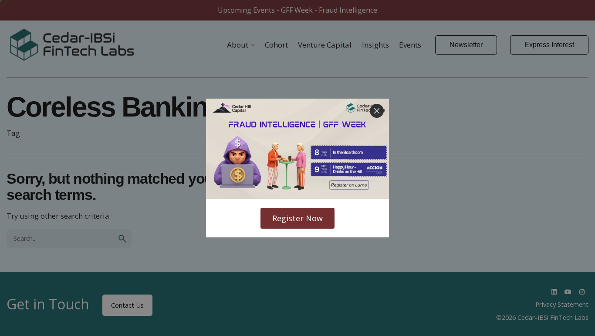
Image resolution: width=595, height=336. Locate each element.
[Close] (377, 111)
